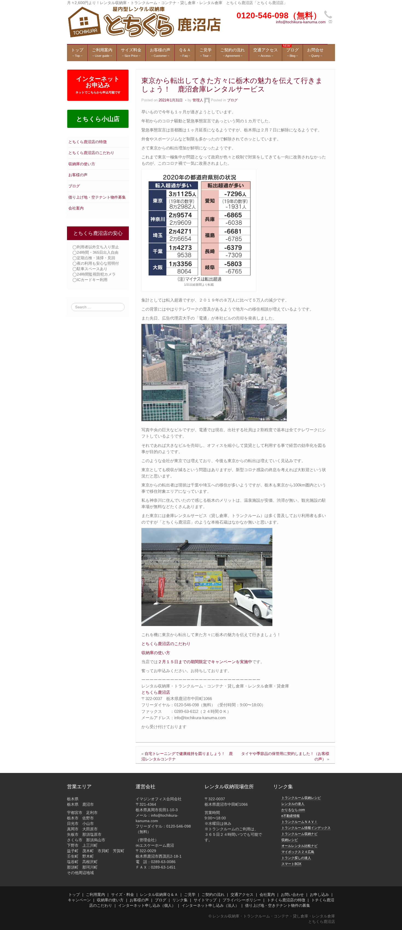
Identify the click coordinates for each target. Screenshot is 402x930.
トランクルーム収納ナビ (299, 834)
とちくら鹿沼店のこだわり (91, 152)
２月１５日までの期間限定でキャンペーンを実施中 (205, 661)
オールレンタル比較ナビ (299, 846)
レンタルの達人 (292, 804)
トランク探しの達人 (296, 858)
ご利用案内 (95, 894)
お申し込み (319, 894)
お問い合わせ (292, 894)
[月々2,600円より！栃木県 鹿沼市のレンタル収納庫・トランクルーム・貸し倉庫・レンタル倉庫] (143, 21)
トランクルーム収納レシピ (301, 798)
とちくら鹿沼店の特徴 (87, 142)
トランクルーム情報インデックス (306, 828)
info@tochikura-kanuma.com (301, 22)
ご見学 (190, 894)
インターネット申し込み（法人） (210, 905)
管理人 (198, 100)
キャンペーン (79, 900)
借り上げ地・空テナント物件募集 (97, 197)
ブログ (74, 186)
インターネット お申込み (98, 84)
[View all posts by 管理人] (207, 100)
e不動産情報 (290, 816)
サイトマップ (205, 900)
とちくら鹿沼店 (155, 692)
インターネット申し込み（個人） (147, 905)
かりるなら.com (293, 810)
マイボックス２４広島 (297, 852)
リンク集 (180, 900)
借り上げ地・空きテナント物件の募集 (277, 905)
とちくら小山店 (98, 119)
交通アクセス (242, 894)
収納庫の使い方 (81, 164)
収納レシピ (289, 840)
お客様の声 (78, 175)
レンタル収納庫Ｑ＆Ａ (159, 894)
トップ (74, 894)
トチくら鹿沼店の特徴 (286, 900)
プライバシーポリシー (242, 900)
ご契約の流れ (213, 894)
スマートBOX (291, 864)
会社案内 (76, 208)
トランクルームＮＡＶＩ (299, 822)
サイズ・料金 (122, 894)
